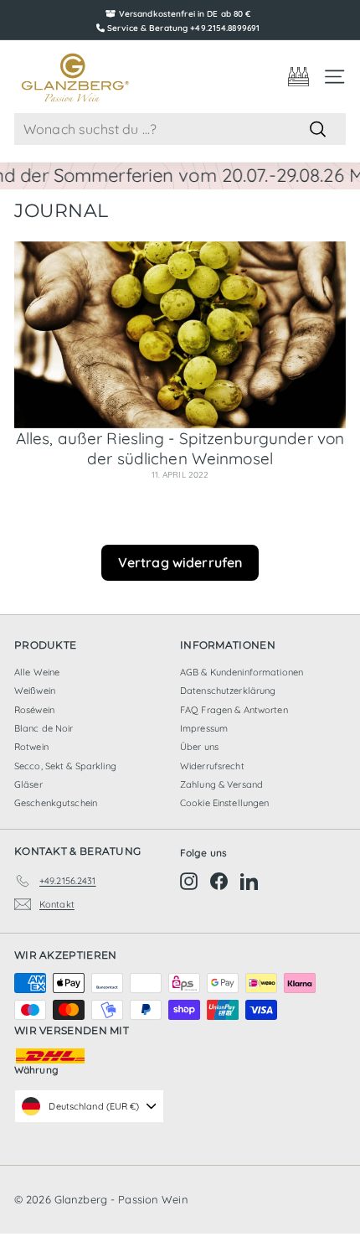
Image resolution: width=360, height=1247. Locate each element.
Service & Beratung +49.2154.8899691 (183, 28)
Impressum (204, 728)
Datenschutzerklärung (227, 690)
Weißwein (34, 690)
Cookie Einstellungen (224, 803)
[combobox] (180, 129)
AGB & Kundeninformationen (241, 672)
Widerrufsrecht (212, 766)
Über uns (199, 747)
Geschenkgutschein (55, 803)
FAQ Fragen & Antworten (234, 710)
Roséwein (34, 710)
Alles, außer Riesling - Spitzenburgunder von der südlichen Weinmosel (180, 448)
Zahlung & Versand (221, 784)
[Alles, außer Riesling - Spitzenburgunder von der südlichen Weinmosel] (180, 334)
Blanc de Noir (44, 728)
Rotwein (31, 747)
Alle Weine (36, 672)
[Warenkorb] (298, 76)
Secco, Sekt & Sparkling (65, 766)
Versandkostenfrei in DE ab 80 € (185, 13)
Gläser (28, 784)
